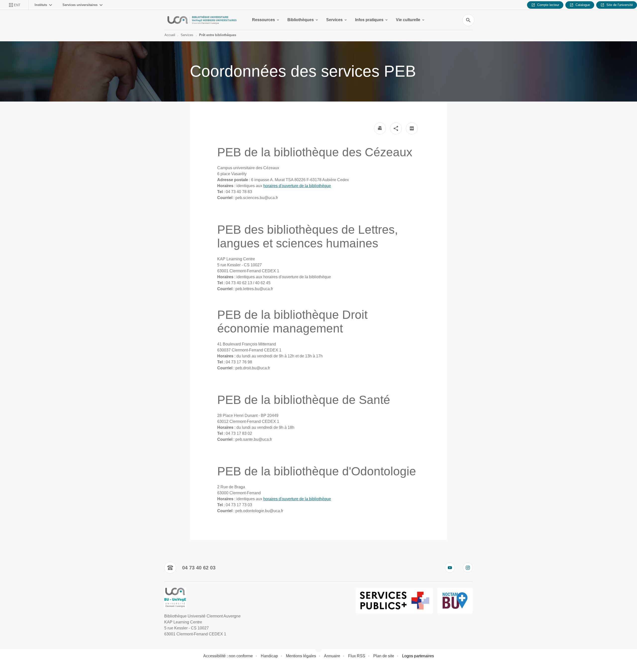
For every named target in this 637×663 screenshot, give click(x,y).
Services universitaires (80, 5)
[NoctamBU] (455, 600)
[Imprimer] (380, 128)
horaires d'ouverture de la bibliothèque (297, 186)
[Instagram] (467, 567)
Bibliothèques (300, 20)
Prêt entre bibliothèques (217, 35)
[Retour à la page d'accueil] (202, 20)
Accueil (169, 35)
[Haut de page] (39, 648)
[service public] (394, 600)
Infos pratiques (369, 20)
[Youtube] (449, 567)
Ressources (263, 20)
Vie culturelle (408, 20)
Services (334, 20)
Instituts (41, 5)
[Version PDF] (412, 128)
